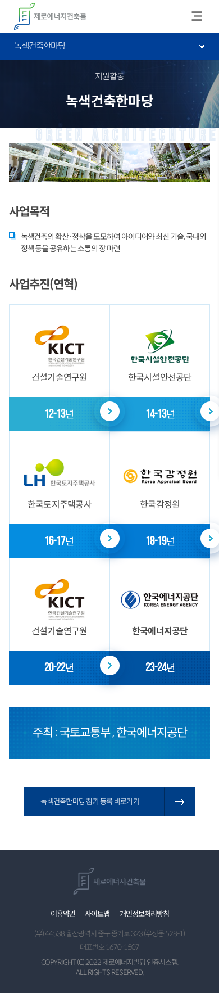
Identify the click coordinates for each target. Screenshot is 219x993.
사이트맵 (97, 914)
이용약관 (63, 914)
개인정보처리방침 (144, 914)
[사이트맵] (196, 16)
